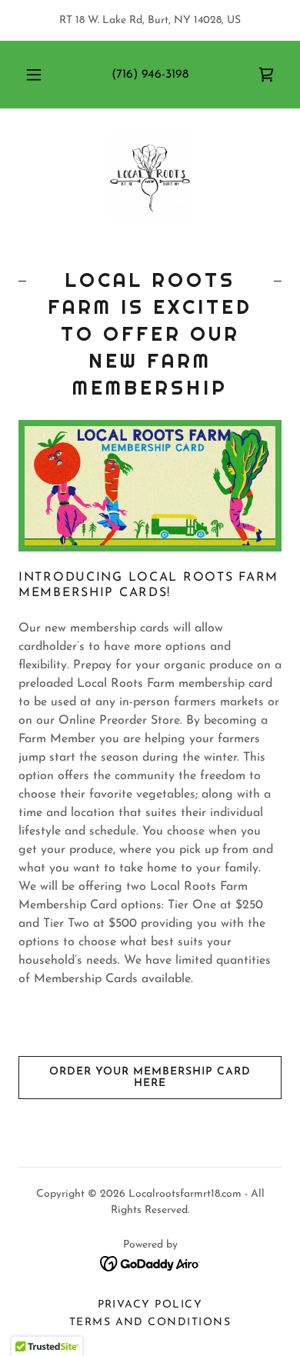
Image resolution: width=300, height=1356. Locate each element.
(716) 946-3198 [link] (150, 74)
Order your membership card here (150, 1077)
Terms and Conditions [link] (150, 1322)
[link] (266, 74)
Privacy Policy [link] (150, 1305)
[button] (33, 74)
